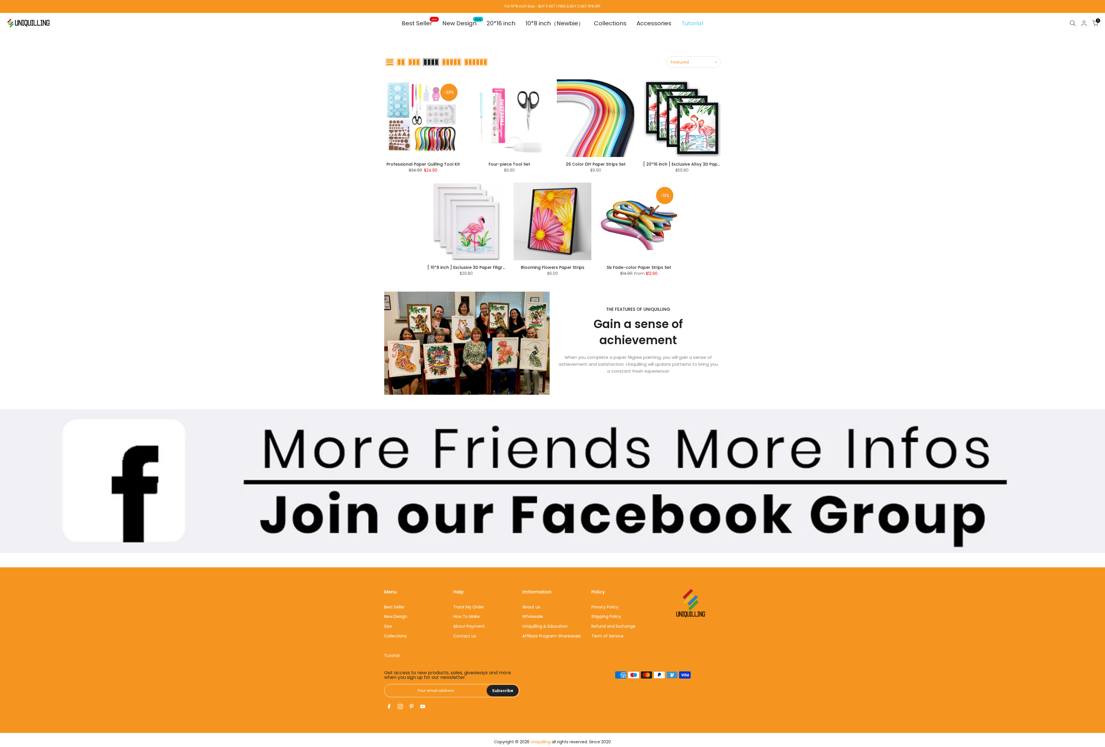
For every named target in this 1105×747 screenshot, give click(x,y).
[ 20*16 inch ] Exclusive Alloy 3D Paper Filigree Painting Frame (706, 164)
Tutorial (692, 23)
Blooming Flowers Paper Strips (552, 267)
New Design (461, 23)
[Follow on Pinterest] (411, 706)
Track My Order (468, 607)
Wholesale (532, 616)
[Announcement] (552, 6)
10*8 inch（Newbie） (554, 23)
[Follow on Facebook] (389, 706)
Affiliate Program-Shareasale (551, 636)
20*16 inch (501, 23)
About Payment (469, 626)
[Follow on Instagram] (400, 706)
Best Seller (419, 23)
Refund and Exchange (613, 626)
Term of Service (607, 636)
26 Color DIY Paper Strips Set (596, 164)
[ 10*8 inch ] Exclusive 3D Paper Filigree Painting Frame (483, 267)
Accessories (654, 23)
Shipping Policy (606, 616)
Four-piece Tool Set (509, 164)
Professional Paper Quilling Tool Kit (423, 164)
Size (388, 626)
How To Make (466, 616)
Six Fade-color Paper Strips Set (639, 267)
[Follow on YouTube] (423, 706)
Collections (610, 23)
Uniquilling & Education (545, 626)
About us (531, 607)
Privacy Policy (604, 607)
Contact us (464, 636)
